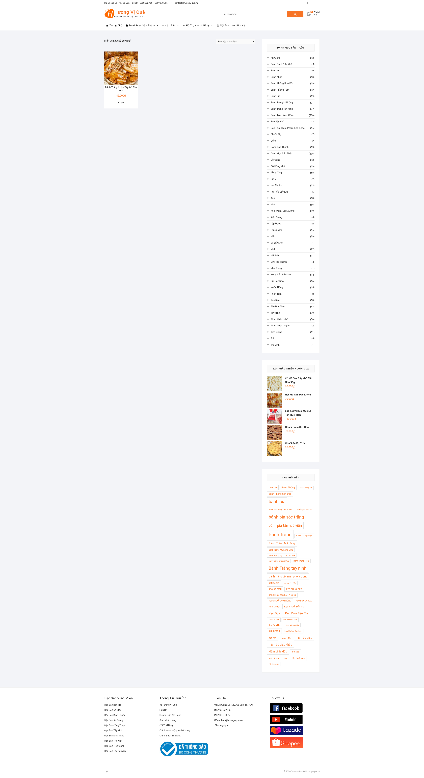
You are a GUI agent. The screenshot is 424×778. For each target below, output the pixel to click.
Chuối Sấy (276, 134)
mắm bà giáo (304, 637)
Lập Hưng (276, 223)
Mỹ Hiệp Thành (279, 261)
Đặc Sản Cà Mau (112, 710)
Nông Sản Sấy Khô (281, 274)
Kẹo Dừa (274, 613)
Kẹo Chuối (274, 606)
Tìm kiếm (295, 14)
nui (285, 658)
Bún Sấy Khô (277, 121)
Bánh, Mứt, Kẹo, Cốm (282, 115)
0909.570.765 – (161, 3)
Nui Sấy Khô (277, 281)
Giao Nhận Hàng (167, 720)
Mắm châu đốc (278, 651)
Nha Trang (276, 268)
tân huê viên (298, 658)
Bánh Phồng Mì (305, 488)
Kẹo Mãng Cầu (292, 625)
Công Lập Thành (280, 147)
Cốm (273, 140)
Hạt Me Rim (277, 185)
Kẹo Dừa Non (275, 625)
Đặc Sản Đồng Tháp (114, 725)
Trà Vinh (275, 344)
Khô (273, 204)
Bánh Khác (276, 77)
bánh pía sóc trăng (286, 517)
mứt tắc (295, 651)
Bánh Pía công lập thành (280, 509)
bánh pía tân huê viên (285, 525)
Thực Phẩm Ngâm (280, 325)
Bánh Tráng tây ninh (288, 568)
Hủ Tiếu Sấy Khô (280, 191)
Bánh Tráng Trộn (301, 561)
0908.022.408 (223, 710)
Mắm (273, 236)
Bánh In (275, 70)
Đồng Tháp (277, 172)
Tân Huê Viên (278, 306)
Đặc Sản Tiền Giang (114, 746)
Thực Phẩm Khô (279, 319)
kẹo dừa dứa (274, 620)
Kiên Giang (276, 217)
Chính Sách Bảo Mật (170, 735)
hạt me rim (274, 583)
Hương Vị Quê (129, 12)
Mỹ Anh (275, 255)
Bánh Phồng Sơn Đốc (282, 83)
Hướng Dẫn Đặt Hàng (170, 715)
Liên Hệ (240, 25)
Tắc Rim (275, 300)
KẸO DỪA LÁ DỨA (304, 601)
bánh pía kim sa (304, 509)
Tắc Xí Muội (274, 664)
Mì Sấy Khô (277, 242)
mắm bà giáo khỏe (280, 644)
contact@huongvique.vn (186, 3)
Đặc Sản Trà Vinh (113, 740)
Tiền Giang (276, 332)
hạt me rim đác (290, 583)
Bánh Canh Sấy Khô (281, 64)
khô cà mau (275, 589)
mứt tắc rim (274, 658)
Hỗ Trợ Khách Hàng (198, 25)
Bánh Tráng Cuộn (304, 536)
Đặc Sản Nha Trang (114, 735)
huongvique (222, 725)
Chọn (121, 102)
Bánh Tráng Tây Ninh (282, 108)
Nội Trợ (224, 25)
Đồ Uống (275, 159)
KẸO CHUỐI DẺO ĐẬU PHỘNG (282, 595)
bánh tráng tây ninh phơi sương (288, 576)
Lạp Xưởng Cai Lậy (293, 631)
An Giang (275, 57)
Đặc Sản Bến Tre (112, 704)
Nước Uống (277, 287)
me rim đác (286, 638)
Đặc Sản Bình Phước (114, 715)
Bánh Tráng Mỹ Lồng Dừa (281, 550)
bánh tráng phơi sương (279, 561)
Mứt (273, 249)
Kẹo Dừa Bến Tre (296, 613)
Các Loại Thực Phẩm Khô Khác (288, 128)
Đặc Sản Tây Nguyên (115, 751)
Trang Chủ (115, 25)
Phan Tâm (276, 293)
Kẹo (273, 198)
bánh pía (277, 501)
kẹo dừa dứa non (290, 620)
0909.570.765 (223, 715)
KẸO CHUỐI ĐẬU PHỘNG (280, 600)
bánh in (273, 487)
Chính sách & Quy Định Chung (174, 730)
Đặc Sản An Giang (113, 720)
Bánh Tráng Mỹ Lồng (282, 102)
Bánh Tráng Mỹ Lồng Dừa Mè (282, 555)
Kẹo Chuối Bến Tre (294, 606)
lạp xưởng (274, 630)
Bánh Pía (275, 96)
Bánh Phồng (288, 487)
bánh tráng (280, 535)
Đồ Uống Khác (278, 166)
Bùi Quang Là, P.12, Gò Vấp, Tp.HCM (121, 3)
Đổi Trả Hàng (166, 725)
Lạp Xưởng (276, 230)
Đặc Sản (170, 25)
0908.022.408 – (147, 3)
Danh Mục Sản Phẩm (142, 25)
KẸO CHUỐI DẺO (294, 589)
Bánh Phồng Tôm (280, 89)
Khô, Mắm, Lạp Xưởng (282, 210)
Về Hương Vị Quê (168, 704)
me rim (272, 637)
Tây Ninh (275, 312)
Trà (272, 338)
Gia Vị (274, 179)
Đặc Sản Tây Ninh (113, 730)
